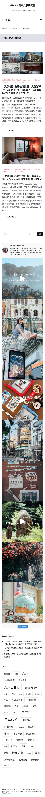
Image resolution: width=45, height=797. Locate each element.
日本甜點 (26, 720)
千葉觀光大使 (17, 700)
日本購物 (21, 727)
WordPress (6, 793)
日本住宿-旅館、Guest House (22, 80)
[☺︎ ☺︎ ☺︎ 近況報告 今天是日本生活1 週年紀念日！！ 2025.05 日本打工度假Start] (22, 562)
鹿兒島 (6, 765)
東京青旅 (30, 740)
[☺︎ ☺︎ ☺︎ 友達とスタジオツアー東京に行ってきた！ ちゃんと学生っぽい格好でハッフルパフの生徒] (22, 521)
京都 (5, 694)
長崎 (38, 753)
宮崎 (34, 706)
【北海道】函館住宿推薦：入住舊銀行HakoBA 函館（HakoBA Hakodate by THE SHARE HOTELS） (21, 90)
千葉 (6, 700)
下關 (16, 674)
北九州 (28, 694)
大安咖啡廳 (25, 706)
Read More (11, 131)
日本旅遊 (37, 80)
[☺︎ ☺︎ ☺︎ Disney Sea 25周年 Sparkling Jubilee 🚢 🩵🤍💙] (22, 319)
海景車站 (14, 746)
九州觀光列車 (30, 687)
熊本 (23, 746)
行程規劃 (17, 753)
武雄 (5, 746)
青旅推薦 (35, 760)
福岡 (6, 753)
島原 (13, 712)
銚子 (29, 753)
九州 (25, 673)
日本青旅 (31, 727)
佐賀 (13, 694)
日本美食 (8, 727)
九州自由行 (12, 687)
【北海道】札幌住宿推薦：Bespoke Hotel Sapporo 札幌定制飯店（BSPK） (23, 177)
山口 (6, 713)
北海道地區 (6, 80)
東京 (6, 733)
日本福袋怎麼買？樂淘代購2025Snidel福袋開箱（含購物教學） (22, 655)
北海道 (37, 694)
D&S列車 (7, 674)
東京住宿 (17, 734)
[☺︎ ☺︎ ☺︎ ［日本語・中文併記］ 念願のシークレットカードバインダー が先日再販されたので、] (22, 400)
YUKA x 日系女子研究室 (22, 6)
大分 (16, 706)
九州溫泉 (23, 680)
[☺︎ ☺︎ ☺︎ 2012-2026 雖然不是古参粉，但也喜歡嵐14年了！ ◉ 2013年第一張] (22, 481)
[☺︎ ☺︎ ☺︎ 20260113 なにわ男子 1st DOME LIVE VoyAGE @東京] (22, 359)
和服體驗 (7, 706)
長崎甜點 (23, 759)
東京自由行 (31, 734)
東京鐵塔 (19, 740)
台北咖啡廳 (31, 700)
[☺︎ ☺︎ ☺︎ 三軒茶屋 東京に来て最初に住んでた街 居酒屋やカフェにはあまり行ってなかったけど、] (22, 440)
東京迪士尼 (8, 740)
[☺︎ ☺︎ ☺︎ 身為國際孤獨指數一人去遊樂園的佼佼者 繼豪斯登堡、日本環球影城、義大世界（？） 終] (22, 278)
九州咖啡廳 (9, 680)
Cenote (18, 791)
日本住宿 (24, 712)
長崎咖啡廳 (9, 759)
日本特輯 (5, 82)
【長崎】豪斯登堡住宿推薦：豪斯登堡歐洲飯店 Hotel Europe (23, 649)
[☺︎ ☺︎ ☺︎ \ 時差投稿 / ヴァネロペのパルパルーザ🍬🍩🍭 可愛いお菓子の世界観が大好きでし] (22, 602)
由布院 (32, 746)
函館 (20, 694)
